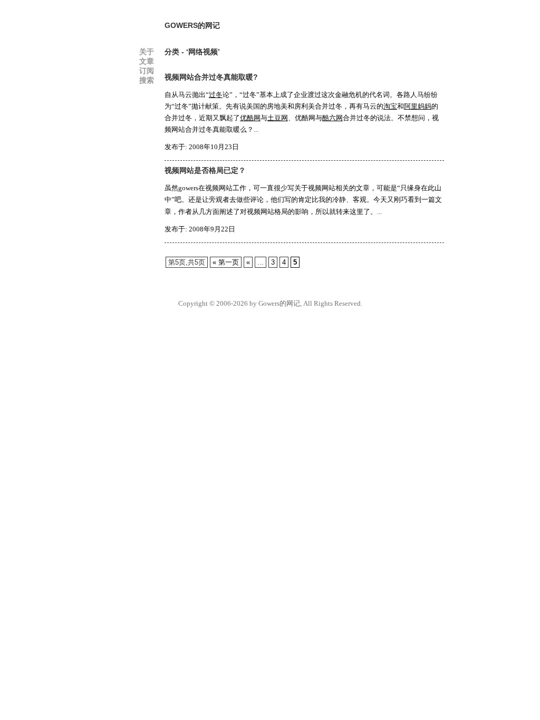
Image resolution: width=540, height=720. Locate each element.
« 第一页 (226, 262)
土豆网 (277, 118)
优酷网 (250, 118)
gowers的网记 (192, 25)
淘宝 (390, 106)
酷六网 (332, 118)
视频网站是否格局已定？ (205, 170)
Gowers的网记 (279, 303)
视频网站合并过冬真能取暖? (211, 77)
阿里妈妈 (417, 106)
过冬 (216, 95)
